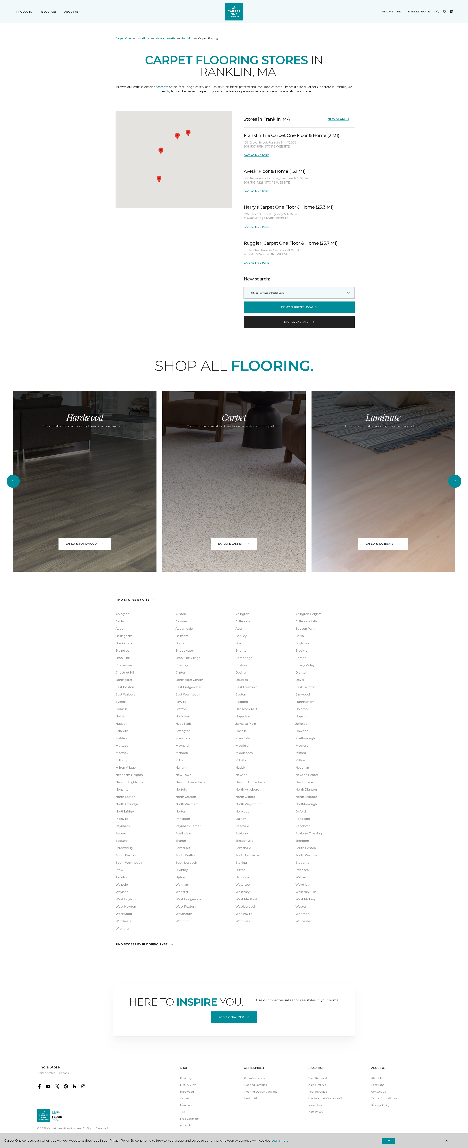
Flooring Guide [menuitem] (317, 1091)
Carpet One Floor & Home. (64, 1128)
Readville (242, 826)
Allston (181, 614)
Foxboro (241, 702)
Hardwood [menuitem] (187, 1091)
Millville (240, 760)
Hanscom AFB (246, 709)
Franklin (187, 38)
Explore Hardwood (81, 543)
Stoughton (303, 862)
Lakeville (122, 731)
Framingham (304, 702)
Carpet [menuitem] (184, 1098)
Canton (300, 658)
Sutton (240, 870)
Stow (119, 870)
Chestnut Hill (125, 672)
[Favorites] (444, 12)
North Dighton (306, 789)
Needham (302, 767)
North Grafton (186, 797)
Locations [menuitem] (377, 1085)
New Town (183, 775)
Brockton (302, 650)
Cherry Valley (304, 665)
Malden (121, 738)
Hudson (121, 723)
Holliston (182, 716)
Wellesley (242, 892)
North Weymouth (248, 804)
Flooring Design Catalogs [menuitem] (260, 1091)
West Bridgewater (189, 899)
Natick (240, 767)
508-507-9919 (253, 146)
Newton (241, 775)
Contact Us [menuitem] (378, 1091)
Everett (121, 702)
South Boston (305, 848)
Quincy (240, 819)
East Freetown (246, 687)
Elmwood (302, 694)
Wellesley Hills (305, 892)
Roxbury (241, 833)
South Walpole (306, 855)
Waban (300, 877)
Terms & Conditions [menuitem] (384, 1098)
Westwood (124, 914)
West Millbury (305, 899)
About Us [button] (71, 11)
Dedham (241, 672)
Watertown (243, 884)
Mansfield (242, 738)
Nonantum (124, 789)
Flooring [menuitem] (185, 1078)
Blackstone (124, 643)
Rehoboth (302, 826)
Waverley (302, 884)
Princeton (183, 819)
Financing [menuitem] (186, 1125)
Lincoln (240, 731)
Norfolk (181, 789)
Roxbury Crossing (308, 833)
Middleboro (244, 753)
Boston (240, 643)
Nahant (181, 767)
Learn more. (280, 1140)
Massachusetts (166, 38)
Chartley (182, 665)
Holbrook (302, 709)
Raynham (123, 826)
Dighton (301, 672)
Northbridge (125, 811)
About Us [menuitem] (377, 1078)
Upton (180, 877)
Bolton (181, 643)
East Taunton (305, 687)
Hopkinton (303, 716)
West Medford (246, 899)
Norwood (242, 811)
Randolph (302, 819)
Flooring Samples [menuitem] (255, 1085)
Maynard (182, 745)
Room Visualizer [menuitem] (254, 1078)
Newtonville (304, 782)
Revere (121, 833)
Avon (239, 628)
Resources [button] (48, 11)
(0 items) (451, 11)
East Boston (125, 687)
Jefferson (302, 723)
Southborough (186, 862)
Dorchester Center (189, 680)
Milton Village (126, 767)
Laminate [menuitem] (186, 1105)
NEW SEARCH (338, 119)
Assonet (182, 621)
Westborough (245, 906)
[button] (437, 12)
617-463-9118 (253, 218)
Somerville (243, 848)
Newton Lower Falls (190, 782)
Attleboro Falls (306, 621)
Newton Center (306, 775)
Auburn (121, 628)
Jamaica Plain (245, 723)
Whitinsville (243, 914)
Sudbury (182, 870)
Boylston (302, 643)
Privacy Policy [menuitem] (380, 1105)
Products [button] (24, 11)
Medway (122, 753)
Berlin (299, 636)
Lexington (183, 731)
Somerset (183, 848)
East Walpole (125, 694)
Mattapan (123, 745)
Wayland (122, 892)
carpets (162, 87)
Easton (240, 694)
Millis (179, 760)
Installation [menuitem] (315, 1112)
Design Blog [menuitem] (252, 1098)
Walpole (122, 884)
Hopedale (242, 716)
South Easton (126, 855)
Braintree (122, 650)
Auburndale (184, 628)
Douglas (241, 680)
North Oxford (245, 797)
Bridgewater (185, 650)
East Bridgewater (188, 687)
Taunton (122, 877)
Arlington (242, 614)
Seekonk (122, 840)
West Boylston (126, 899)
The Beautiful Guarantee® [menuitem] (325, 1098)
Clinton (181, 672)
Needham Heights (129, 775)
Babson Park (305, 628)
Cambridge (243, 658)
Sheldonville (244, 840)
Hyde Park (183, 723)
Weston (301, 906)
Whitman (302, 914)
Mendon (182, 753)
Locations (143, 38)
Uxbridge (242, 877)
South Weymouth (129, 862)
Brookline (123, 658)
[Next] (454, 481)
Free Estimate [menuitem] (189, 1118)
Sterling (241, 862)
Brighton (241, 650)
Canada (64, 1073)
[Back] (13, 481)
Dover (299, 680)
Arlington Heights (308, 614)
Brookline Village (188, 658)
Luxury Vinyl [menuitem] (188, 1085)
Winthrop (183, 921)
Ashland (122, 621)
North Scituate (306, 797)
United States (46, 1073)
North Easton (125, 797)
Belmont (182, 636)
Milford (300, 753)
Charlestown (125, 665)
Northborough (306, 804)
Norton (181, 811)
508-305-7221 (254, 182)
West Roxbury (186, 906)
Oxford (300, 811)
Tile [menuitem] (182, 1112)
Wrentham (123, 928)
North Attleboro (247, 789)
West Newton (126, 906)
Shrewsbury (124, 848)
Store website (277, 146)
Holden (121, 716)
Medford (301, 745)
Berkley (241, 636)
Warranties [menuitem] (315, 1105)
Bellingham (124, 636)
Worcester (303, 921)
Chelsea (241, 665)
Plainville (122, 819)
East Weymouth (188, 694)
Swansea (302, 870)
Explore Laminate (379, 543)
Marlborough (305, 738)
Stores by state (296, 321)
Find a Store (391, 11)
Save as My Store (256, 155)
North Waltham (187, 804)
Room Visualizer (231, 1017)
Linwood (301, 731)
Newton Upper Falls (250, 782)
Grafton (181, 709)
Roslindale (183, 833)
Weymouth (184, 914)
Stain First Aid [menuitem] (317, 1085)
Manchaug (183, 738)
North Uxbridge (127, 804)
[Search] (348, 292)
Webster (182, 892)
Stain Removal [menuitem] (317, 1078)
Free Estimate (419, 11)
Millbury (121, 760)
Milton (300, 760)
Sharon (181, 840)
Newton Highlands (129, 782)
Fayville (181, 702)
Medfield (242, 745)
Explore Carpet (230, 543)
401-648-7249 (254, 254)
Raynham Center (188, 826)
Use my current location (299, 307)
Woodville (242, 921)
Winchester (124, 921)
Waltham (182, 884)
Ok (388, 1140)
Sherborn (302, 840)
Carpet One (123, 38)
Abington (122, 614)
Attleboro (242, 621)
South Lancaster (247, 855)
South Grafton (186, 855)
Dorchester (124, 680)
